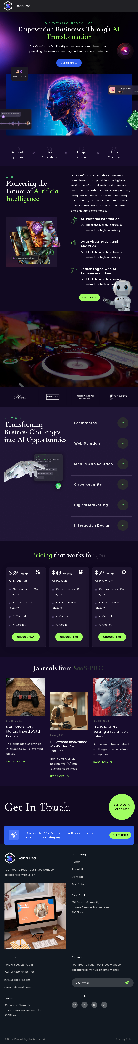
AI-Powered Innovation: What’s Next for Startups (68, 746)
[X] (84, 1005)
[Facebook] (75, 1005)
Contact (77, 877)
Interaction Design (92, 525)
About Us (78, 869)
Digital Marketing (91, 505)
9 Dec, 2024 (14, 721)
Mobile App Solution (93, 464)
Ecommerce (85, 423)
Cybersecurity (88, 484)
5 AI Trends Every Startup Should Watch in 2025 (23, 731)
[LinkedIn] (94, 1005)
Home (76, 862)
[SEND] (127, 982)
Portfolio (78, 884)
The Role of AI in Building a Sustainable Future (111, 731)
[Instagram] (104, 1005)
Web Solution (87, 443)
